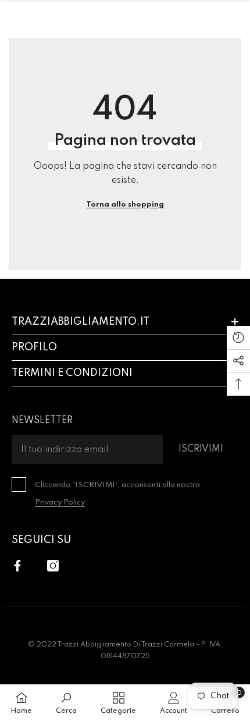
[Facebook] (17, 565)
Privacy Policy (60, 502)
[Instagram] (53, 565)
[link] (66, 703)
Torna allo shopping (125, 204)
